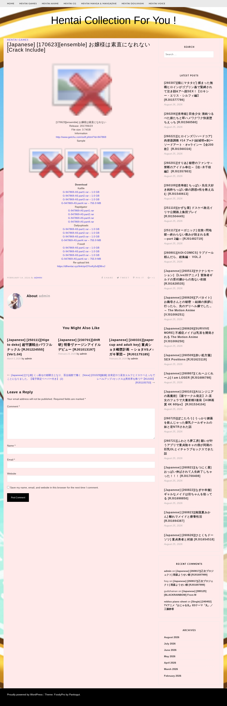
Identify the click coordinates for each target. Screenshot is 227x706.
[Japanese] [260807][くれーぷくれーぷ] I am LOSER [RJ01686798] (189, 375)
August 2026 (171, 637)
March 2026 (171, 669)
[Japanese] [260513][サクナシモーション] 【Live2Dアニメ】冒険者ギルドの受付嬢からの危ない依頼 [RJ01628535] (189, 277)
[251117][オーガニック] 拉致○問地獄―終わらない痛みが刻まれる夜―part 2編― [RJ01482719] (188, 234)
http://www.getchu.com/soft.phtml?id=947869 (81, 137)
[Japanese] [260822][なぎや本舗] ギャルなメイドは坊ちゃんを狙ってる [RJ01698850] (188, 494)
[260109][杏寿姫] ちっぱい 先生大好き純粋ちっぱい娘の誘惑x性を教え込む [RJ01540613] (189, 189)
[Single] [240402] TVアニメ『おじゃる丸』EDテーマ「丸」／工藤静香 (188, 605)
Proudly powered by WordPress (25, 694)
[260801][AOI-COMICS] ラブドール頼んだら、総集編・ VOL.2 (189, 254)
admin (38, 278)
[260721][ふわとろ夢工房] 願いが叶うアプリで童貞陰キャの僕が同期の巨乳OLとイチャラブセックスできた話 (189, 447)
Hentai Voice (157, 3)
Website (11, 473)
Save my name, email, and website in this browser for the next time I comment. (54, 487)
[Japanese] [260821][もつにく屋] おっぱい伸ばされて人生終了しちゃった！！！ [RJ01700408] (188, 471)
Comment (13, 406)
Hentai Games (28, 3)
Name (11, 445)
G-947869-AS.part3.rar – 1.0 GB (81, 199)
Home (10, 3)
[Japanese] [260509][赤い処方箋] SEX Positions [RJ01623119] (188, 357)
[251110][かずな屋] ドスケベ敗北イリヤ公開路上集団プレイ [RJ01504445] (188, 212)
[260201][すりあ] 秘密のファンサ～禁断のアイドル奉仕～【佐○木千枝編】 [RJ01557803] (188, 167)
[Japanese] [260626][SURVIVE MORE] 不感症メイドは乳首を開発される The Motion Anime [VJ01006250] (189, 335)
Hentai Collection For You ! (113, 20)
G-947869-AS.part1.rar (81, 210)
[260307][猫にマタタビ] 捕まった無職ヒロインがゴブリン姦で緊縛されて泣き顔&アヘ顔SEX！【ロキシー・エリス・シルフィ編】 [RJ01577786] (188, 91)
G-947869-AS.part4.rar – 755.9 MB (81, 203)
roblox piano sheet (175, 601)
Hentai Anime (50, 3)
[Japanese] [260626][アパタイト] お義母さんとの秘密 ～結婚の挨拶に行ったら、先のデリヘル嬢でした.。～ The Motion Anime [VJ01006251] (188, 306)
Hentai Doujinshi (133, 3)
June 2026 (170, 650)
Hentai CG (70, 3)
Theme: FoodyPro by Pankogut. (63, 694)
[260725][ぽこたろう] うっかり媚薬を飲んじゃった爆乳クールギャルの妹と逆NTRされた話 (188, 422)
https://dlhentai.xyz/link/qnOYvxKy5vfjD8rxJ (81, 266)
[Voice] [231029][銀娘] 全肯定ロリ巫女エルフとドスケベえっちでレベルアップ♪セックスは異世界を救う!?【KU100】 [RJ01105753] (119, 379)
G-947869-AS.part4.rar (81, 221)
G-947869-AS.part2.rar (81, 214)
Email (11, 459)
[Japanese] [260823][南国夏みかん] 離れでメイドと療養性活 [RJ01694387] (187, 516)
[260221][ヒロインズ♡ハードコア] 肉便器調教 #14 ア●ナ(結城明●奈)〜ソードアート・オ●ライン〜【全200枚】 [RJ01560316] (189, 142)
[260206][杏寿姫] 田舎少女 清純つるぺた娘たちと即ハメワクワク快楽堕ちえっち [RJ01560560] (189, 118)
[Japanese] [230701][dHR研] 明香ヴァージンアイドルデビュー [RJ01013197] (79, 344)
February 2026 (172, 675)
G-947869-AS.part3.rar (81, 218)
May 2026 (169, 656)
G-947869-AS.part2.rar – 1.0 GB (81, 195)
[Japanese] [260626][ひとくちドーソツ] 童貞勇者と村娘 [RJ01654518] (189, 537)
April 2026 (170, 662)
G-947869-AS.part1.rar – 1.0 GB (81, 192)
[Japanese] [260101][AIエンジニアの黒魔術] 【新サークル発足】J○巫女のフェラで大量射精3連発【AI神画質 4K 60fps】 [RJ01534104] (189, 398)
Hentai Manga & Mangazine (99, 3)
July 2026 (170, 643)
